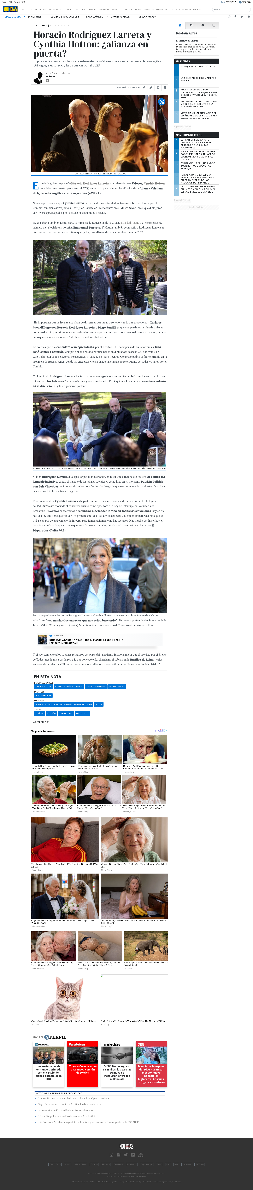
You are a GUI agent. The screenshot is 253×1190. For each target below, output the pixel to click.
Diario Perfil (55, 1164)
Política (27, 9)
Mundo (68, 9)
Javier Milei (35, 16)
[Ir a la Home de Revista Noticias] (10, 9)
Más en (38, 1037)
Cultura (80, 9)
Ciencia (92, 9)
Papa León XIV (95, 16)
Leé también (57, 636)
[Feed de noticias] (249, 17)
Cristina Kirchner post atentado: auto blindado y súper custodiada (73, 1098)
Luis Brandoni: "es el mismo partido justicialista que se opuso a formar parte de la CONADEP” (88, 1122)
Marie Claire (80, 1164)
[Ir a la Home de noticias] (126, 1146)
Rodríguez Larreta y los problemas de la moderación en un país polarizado (86, 641)
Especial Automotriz (157, 9)
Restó (128, 9)
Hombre (106, 1164)
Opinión (104, 9)
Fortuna (94, 1164)
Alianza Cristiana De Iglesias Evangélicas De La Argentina (64, 704)
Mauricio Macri (121, 16)
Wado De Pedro (116, 686)
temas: (37, 709)
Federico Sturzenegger (64, 16)
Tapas (138, 9)
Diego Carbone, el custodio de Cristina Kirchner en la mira (69, 1104)
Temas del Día (12, 16)
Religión (51, 713)
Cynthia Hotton (154, 183)
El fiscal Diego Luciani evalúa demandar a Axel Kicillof (66, 1116)
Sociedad (40, 9)
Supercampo (146, 1164)
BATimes (199, 1164)
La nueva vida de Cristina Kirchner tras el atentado (65, 1110)
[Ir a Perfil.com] (245, 2)
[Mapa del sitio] (140, 1155)
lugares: (39, 700)
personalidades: (43, 683)
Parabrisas (131, 1164)
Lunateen (186, 1164)
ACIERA (99, 704)
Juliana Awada (146, 16)
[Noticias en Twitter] (242, 17)
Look (159, 1164)
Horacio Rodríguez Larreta (90, 183)
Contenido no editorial (187, 9)
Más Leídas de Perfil (189, 135)
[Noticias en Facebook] (235, 17)
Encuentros (82, 713)
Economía (55, 9)
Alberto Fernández (95, 686)
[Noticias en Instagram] (229, 17)
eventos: (39, 691)
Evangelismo (66, 713)
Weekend (118, 1164)
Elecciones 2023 (43, 695)
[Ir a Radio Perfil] (229, 2)
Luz (168, 1164)
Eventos (117, 9)
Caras (67, 1164)
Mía (176, 1164)
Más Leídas (183, 61)
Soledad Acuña (130, 222)
